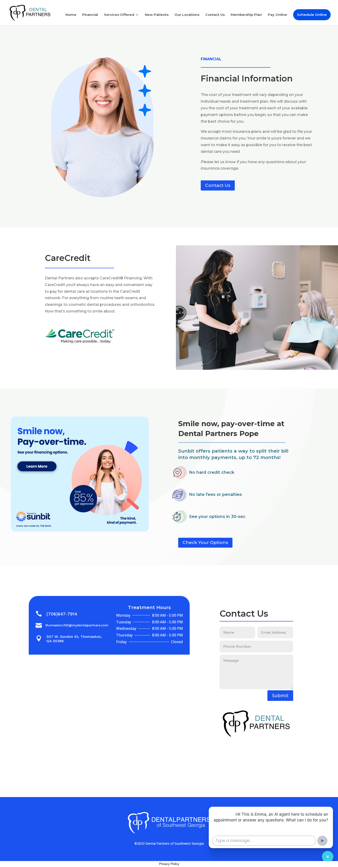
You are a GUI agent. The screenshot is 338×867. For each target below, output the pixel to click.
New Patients (157, 15)
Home (71, 15)
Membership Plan (246, 15)
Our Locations (187, 15)
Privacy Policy (169, 864)
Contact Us (215, 15)
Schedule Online (312, 14)
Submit (280, 695)
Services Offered (119, 15)
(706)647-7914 (61, 614)
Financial (90, 15)
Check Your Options (205, 542)
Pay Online (277, 15)
